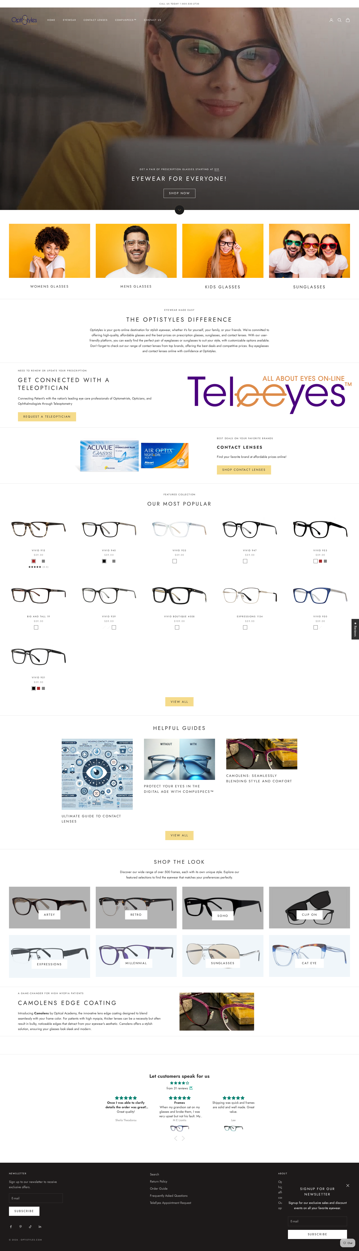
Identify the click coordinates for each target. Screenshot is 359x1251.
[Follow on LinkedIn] (40, 1227)
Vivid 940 (109, 550)
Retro (136, 915)
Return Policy (158, 1181)
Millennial (136, 963)
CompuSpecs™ (125, 20)
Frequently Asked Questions (169, 1195)
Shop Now (179, 193)
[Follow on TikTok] (30, 1227)
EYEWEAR (69, 20)
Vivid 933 (179, 550)
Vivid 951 (38, 677)
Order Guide (159, 1188)
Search (154, 1174)
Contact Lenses (96, 20)
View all (179, 702)
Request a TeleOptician (47, 416)
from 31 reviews (177, 1088)
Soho (222, 916)
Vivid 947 (250, 550)
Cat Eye (309, 963)
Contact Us (153, 20)
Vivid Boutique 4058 (179, 616)
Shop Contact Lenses (244, 470)
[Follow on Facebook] (11, 1227)
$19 (216, 169)
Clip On (309, 915)
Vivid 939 (109, 616)
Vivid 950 (320, 616)
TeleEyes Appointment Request (170, 1202)
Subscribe (317, 1234)
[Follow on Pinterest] (20, 1227)
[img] (179, 1083)
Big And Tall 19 (38, 616)
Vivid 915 (38, 550)
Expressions (49, 964)
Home (51, 20)
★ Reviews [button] (355, 629)
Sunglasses (223, 963)
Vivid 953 (320, 550)
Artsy (49, 915)
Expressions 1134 (250, 616)
